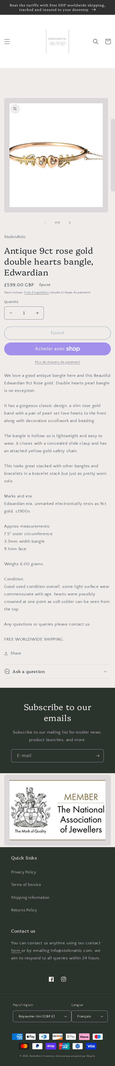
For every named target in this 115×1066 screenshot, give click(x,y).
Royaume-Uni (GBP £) (37, 1016)
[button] (7, 41)
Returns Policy (24, 910)
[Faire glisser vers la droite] (70, 223)
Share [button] (16, 653)
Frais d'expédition (36, 292)
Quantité (11, 302)
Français (84, 1016)
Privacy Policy (23, 872)
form (16, 950)
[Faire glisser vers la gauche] (45, 223)
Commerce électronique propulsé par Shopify (69, 1056)
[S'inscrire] (97, 755)
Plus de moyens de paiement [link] (57, 362)
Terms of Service (26, 885)
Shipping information (30, 897)
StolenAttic (36, 1056)
